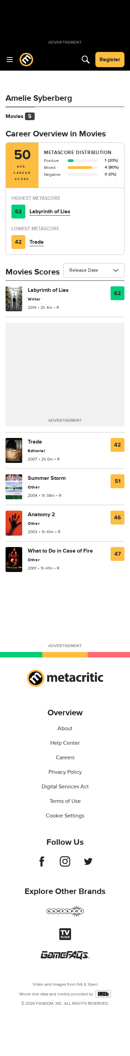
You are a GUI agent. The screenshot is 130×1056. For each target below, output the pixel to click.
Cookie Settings (65, 815)
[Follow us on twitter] (88, 864)
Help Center (65, 743)
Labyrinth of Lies (49, 211)
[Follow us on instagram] (65, 864)
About (65, 728)
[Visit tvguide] (65, 938)
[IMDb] (103, 993)
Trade (36, 242)
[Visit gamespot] (65, 915)
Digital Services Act (65, 786)
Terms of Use (65, 801)
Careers (65, 757)
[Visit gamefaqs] (65, 957)
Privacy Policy (65, 772)
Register (109, 59)
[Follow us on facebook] (42, 864)
